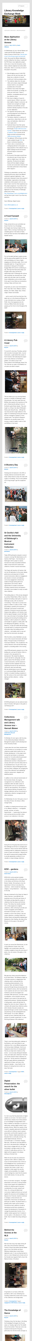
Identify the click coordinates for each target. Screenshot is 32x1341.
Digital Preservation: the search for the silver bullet (12, 1085)
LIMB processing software (14, 136)
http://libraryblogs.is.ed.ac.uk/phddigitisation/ (15, 193)
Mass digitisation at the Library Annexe (12, 39)
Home (6, 25)
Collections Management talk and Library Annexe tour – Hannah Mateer (12, 722)
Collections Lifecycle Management (9, 733)
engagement (7, 1302)
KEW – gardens (11, 869)
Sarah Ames (7, 873)
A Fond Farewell (11, 215)
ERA (21, 140)
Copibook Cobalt (12, 132)
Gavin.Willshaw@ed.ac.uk (11, 205)
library (16, 1302)
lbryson (6, 220)
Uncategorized (13, 208)
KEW (22, 1071)
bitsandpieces (7, 1093)
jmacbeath (7, 551)
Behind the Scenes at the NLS (10, 1232)
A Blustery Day (11, 464)
